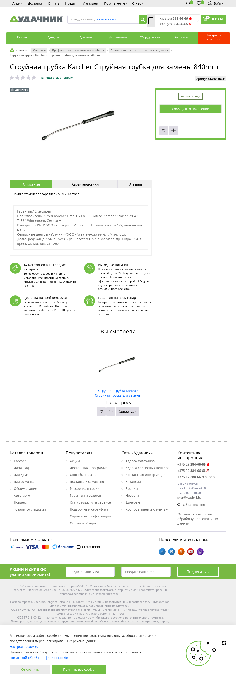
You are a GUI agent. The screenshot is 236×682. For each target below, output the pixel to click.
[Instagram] (200, 551)
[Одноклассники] (181, 551)
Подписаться (198, 571)
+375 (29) (174, 19)
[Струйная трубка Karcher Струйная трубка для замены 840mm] (118, 364)
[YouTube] (190, 551)
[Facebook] (162, 551)
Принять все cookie (78, 669)
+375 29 (191, 464)
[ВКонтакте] (171, 551)
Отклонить (30, 669)
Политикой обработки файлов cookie (39, 657)
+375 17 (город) (197, 477)
